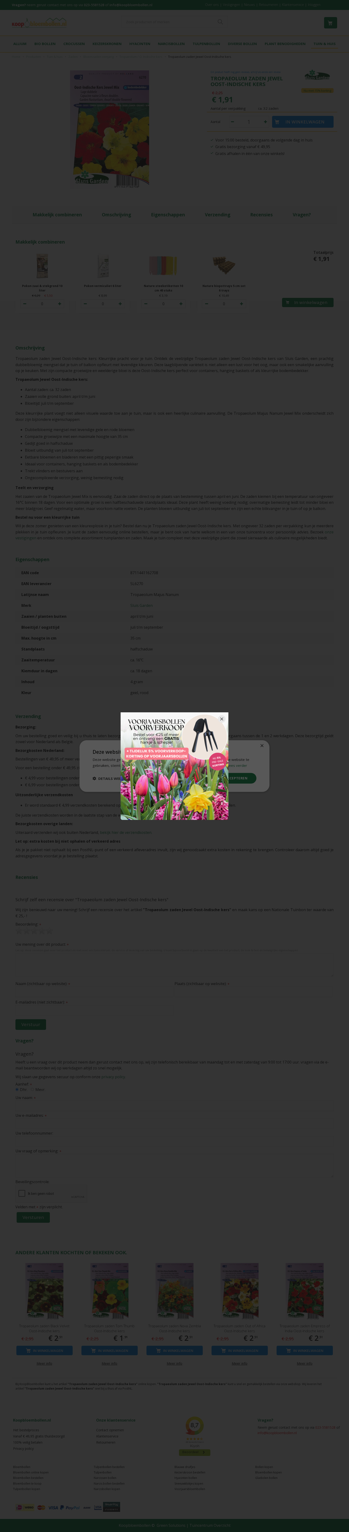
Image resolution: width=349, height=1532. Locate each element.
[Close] (222, 719)
